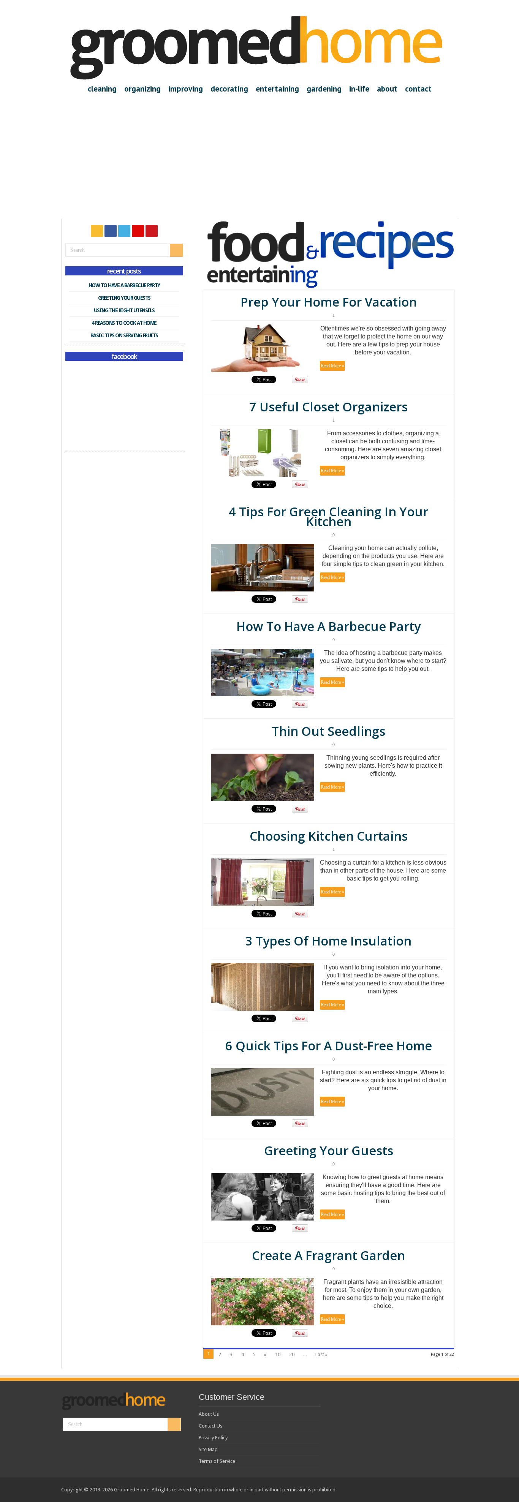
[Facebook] (110, 231)
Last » (321, 1354)
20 (291, 1354)
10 (277, 1354)
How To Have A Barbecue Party (328, 626)
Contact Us (210, 1426)
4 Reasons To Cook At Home (124, 323)
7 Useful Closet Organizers (328, 406)
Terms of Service (217, 1461)
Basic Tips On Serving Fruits (124, 335)
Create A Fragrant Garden (328, 1255)
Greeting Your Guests (328, 1150)
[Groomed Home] (257, 47)
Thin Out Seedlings (328, 731)
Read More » (332, 365)
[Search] (176, 250)
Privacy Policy (213, 1437)
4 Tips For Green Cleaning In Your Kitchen (328, 516)
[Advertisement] (259, 152)
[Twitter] (124, 231)
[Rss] (97, 231)
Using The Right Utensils (124, 310)
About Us (209, 1414)
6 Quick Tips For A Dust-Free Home (328, 1045)
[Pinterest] (138, 231)
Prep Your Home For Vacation (329, 301)
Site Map (208, 1449)
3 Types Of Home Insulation (328, 940)
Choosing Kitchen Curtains (329, 835)
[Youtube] (152, 231)
